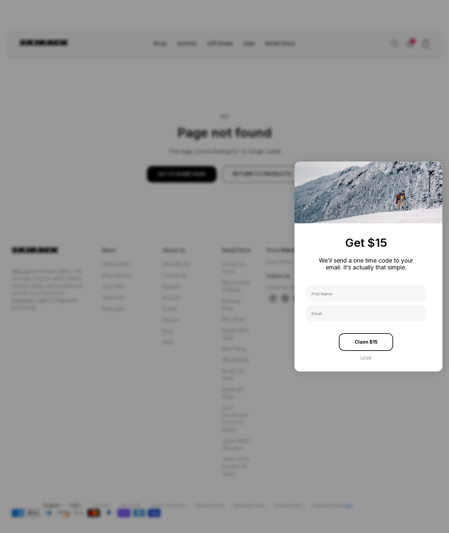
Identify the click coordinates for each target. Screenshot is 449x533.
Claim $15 (366, 342)
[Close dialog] (431, 173)
